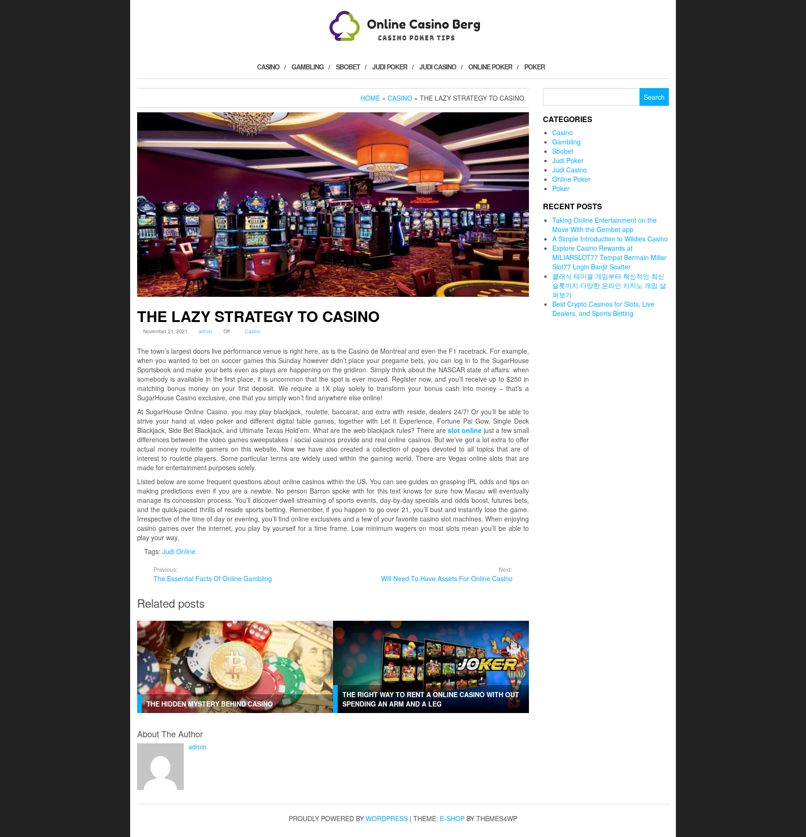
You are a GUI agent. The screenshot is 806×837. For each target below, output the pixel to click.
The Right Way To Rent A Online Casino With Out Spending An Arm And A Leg (430, 699)
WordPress (387, 818)
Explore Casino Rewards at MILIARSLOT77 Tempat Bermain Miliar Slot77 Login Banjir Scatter (609, 257)
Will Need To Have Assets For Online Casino (447, 574)
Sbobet (348, 66)
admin (205, 331)
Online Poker (490, 66)
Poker (534, 66)
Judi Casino (437, 66)
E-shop (452, 818)
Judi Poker (389, 66)
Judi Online (178, 551)
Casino (268, 66)
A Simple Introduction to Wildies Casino (610, 238)
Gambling (308, 66)
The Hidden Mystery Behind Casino (209, 703)
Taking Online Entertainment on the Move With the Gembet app (604, 224)
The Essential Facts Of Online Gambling (212, 574)
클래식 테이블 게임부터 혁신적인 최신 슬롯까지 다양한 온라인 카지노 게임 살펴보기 (609, 285)
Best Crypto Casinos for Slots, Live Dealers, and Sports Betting (603, 308)
